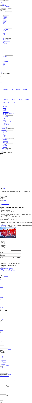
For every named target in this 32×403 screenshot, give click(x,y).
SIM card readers (5, 139)
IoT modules (4, 31)
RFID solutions (4, 143)
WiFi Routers (4, 63)
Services (3, 67)
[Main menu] (0, 76)
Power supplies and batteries (6, 142)
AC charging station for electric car (6, 122)
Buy (0, 309)
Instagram (2, 356)
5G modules (4, 117)
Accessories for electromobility (6, 124)
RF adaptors (3, 148)
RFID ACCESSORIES (5, 145)
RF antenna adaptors (5, 149)
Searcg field (1, 8)
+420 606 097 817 (6, 276)
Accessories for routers (5, 66)
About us (2, 359)
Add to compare (4, 200)
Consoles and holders (5, 141)
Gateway (4, 134)
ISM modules (4, 33)
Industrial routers (4, 130)
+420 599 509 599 (4, 5)
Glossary (2, 361)
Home (2, 150)
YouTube (2, 357)
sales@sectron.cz (10, 6)
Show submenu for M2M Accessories (9, 138)
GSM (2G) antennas (5, 16)
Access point (4, 135)
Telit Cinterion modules (4, 362)
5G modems (4, 129)
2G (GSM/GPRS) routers (5, 61)
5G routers (4, 62)
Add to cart (1, 200)
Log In (2, 367)
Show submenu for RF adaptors (8, 148)
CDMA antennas (4, 21)
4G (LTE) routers (5, 131)
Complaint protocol (3, 364)
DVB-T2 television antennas (6, 112)
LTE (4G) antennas (5, 17)
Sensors (3, 65)
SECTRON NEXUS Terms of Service (5, 365)
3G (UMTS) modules (5, 116)
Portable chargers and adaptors (6, 39)
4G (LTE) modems (4, 56)
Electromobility (3, 38)
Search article (10, 8)
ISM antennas (4, 22)
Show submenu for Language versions (5, 0)
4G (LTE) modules (4, 30)
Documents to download (5, 204)
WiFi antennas (4, 18)
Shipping (2, 363)
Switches (4, 64)
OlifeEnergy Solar (3, 225)
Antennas (2, 15)
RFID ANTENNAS (5, 20)
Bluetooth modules (5, 118)
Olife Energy (4, 154)
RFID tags (5, 144)
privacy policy (9, 349)
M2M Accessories (4, 138)
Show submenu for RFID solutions (10, 143)
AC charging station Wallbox (5, 40)
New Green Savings (5, 43)
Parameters (4, 203)
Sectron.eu (3, 4)
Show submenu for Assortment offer (8, 11)
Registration (4, 80)
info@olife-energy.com (6, 275)
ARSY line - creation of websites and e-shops (4, 376)
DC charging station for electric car (6, 41)
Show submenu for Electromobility (8, 38)
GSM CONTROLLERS (4, 127)
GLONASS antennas (5, 19)
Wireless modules (3, 28)
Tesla (3, 42)
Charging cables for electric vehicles (7, 121)
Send (0, 375)
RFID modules (4, 120)
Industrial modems (4, 128)
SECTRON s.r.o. (2, 7)
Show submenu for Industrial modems (9, 128)
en (0, 0)
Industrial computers (4, 71)
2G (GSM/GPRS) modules (5, 29)
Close (1, 402)
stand (1, 215)
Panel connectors (5, 147)
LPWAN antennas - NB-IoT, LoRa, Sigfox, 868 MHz (8, 113)
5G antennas (4, 108)
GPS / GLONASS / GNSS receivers (5, 126)
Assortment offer (3, 11)
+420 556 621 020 (7, 6)
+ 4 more (4, 34)
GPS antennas (4, 109)
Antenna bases (4, 24)
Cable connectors (5, 146)
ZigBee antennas (4, 23)
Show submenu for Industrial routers (9, 130)
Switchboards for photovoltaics (6, 125)
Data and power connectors (6, 140)
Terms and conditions (4, 360)
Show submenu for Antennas (6, 15)
